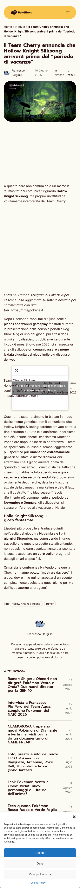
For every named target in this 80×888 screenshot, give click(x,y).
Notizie (20, 27)
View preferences (40, 874)
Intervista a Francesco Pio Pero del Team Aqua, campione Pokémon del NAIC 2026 (29, 709)
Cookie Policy (38, 882)
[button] (74, 817)
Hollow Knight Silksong (26, 603)
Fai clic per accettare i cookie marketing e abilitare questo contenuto (40, 388)
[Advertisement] (40, 152)
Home (8, 27)
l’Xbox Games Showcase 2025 (27, 344)
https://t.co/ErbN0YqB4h (21, 396)
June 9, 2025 (73, 387)
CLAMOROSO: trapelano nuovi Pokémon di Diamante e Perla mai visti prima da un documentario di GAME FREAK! (32, 734)
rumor (50, 603)
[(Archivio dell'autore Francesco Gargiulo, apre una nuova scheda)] (40, 627)
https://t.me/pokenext (27, 310)
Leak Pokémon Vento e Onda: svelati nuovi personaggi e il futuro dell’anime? (28, 788)
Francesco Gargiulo (40, 634)
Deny (40, 863)
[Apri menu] (68, 12)
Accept (40, 852)
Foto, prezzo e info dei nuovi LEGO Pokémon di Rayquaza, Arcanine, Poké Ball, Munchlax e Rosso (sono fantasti (33, 762)
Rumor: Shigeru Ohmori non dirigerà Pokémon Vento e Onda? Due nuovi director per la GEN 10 (32, 685)
